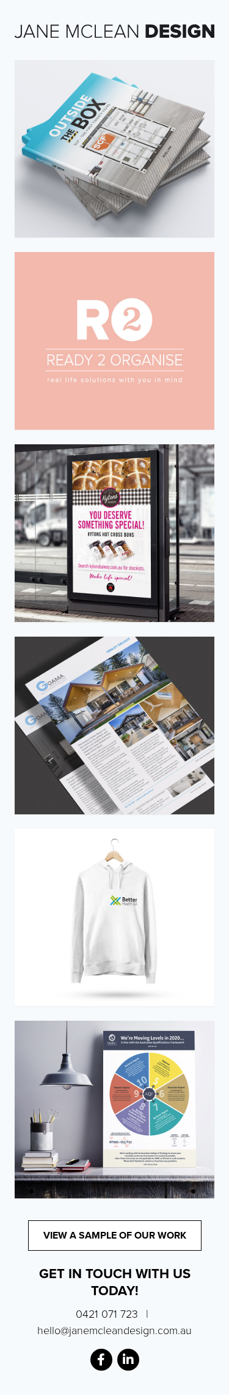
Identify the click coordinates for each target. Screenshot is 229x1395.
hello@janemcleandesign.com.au (114, 1330)
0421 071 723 (107, 1314)
